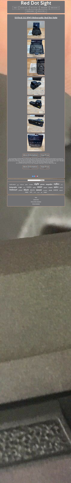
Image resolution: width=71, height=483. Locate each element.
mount (39, 190)
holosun (13, 189)
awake (35, 192)
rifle (41, 192)
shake (62, 184)
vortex (29, 187)
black (26, 190)
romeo (26, 192)
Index (36, 197)
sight (36, 183)
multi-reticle (12, 184)
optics (56, 187)
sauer (39, 187)
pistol (20, 190)
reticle (55, 190)
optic (31, 192)
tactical (61, 187)
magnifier (49, 184)
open (26, 184)
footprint (50, 187)
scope (20, 187)
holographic (13, 187)
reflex (56, 184)
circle (50, 190)
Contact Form (36, 199)
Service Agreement (36, 203)
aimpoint (45, 187)
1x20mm (38, 192)
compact (45, 192)
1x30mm (31, 184)
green (42, 184)
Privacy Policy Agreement (36, 201)
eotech (61, 190)
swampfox (45, 190)
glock (18, 184)
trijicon (22, 184)
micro (32, 190)
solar (24, 187)
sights (34, 187)
